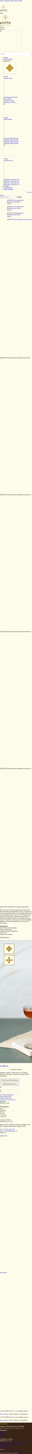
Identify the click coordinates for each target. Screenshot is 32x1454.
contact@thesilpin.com (5, 1448)
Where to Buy (3, 1437)
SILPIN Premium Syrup (8, 77)
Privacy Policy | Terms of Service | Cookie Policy (11, 1451)
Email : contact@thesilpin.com (8, 1131)
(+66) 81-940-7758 (4, 1446)
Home (1, 1108)
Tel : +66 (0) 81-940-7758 (7, 1129)
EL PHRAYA (4, 1066)
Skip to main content (16, 1)
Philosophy (2, 1433)
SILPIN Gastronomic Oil (8, 159)
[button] (16, 27)
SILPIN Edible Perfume (8, 118)
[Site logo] (3, 11)
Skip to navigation (5, 1)
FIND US (29, 192)
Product (2, 1435)
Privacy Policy (4, 1414)
